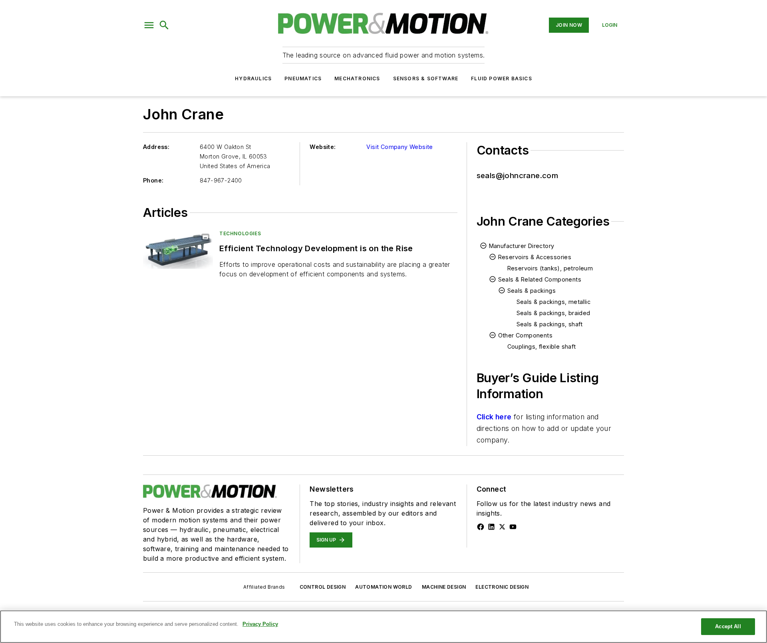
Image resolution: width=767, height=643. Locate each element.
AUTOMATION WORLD (383, 587)
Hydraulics (253, 78)
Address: (156, 146)
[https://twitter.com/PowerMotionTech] (502, 527)
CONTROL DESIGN (323, 587)
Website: (323, 146)
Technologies (240, 233)
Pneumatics (303, 78)
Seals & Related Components (539, 279)
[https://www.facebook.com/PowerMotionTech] (481, 527)
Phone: (153, 180)
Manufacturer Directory (521, 245)
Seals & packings (531, 290)
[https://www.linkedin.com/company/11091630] (491, 527)
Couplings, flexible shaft (541, 346)
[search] (164, 25)
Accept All (728, 626)
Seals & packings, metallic (553, 301)
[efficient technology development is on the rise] (178, 249)
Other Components (525, 335)
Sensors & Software (426, 78)
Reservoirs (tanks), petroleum (550, 268)
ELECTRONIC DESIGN (502, 587)
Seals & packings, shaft (550, 324)
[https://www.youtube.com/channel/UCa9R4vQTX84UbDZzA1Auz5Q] (513, 527)
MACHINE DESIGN (444, 587)
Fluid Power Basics (501, 78)
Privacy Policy (260, 624)
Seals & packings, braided (553, 313)
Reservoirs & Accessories (535, 257)
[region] (383, 626)
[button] (149, 25)
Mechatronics (357, 78)
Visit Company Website (399, 146)
